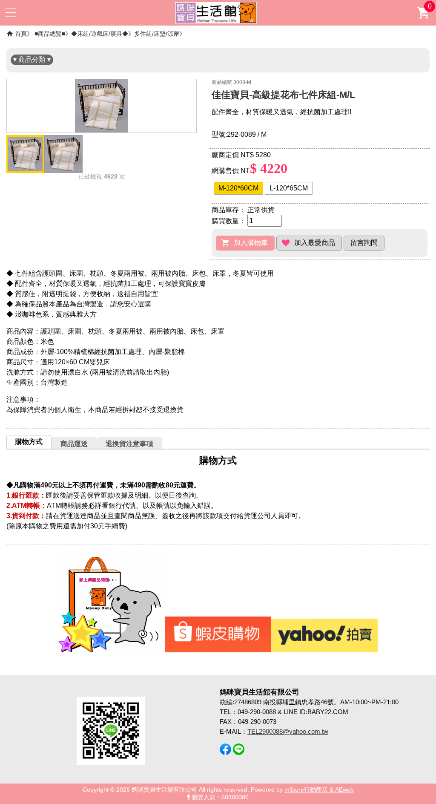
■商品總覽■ (49, 33)
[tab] (29, 442)
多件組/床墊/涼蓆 (156, 33)
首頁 (21, 33)
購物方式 (29, 441)
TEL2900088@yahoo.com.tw (287, 731)
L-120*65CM (289, 188)
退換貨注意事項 (129, 443)
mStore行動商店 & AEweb (319, 790)
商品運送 (74, 443)
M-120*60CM (238, 188)
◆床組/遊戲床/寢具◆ (99, 33)
